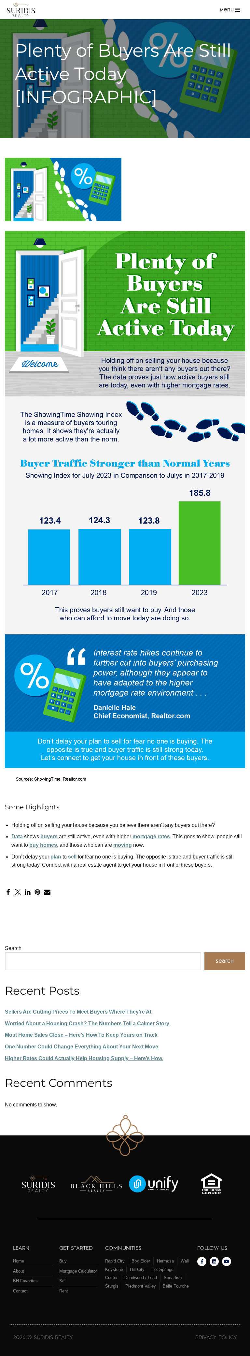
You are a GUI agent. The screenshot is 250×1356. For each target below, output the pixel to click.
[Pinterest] (37, 892)
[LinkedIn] (27, 892)
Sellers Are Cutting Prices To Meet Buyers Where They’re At (78, 1012)
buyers (49, 836)
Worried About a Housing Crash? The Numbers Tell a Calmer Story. (87, 1023)
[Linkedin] (214, 1261)
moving (122, 845)
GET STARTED (76, 1248)
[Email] (47, 892)
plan (55, 856)
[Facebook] (8, 892)
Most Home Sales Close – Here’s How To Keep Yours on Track (81, 1035)
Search (13, 948)
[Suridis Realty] (23, 9)
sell (72, 856)
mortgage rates (151, 836)
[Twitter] (18, 892)
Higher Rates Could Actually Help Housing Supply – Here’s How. (84, 1058)
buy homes (43, 845)
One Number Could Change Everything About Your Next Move (81, 1046)
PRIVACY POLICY (216, 1337)
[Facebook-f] (201, 1261)
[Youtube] (226, 1261)
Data (17, 836)
